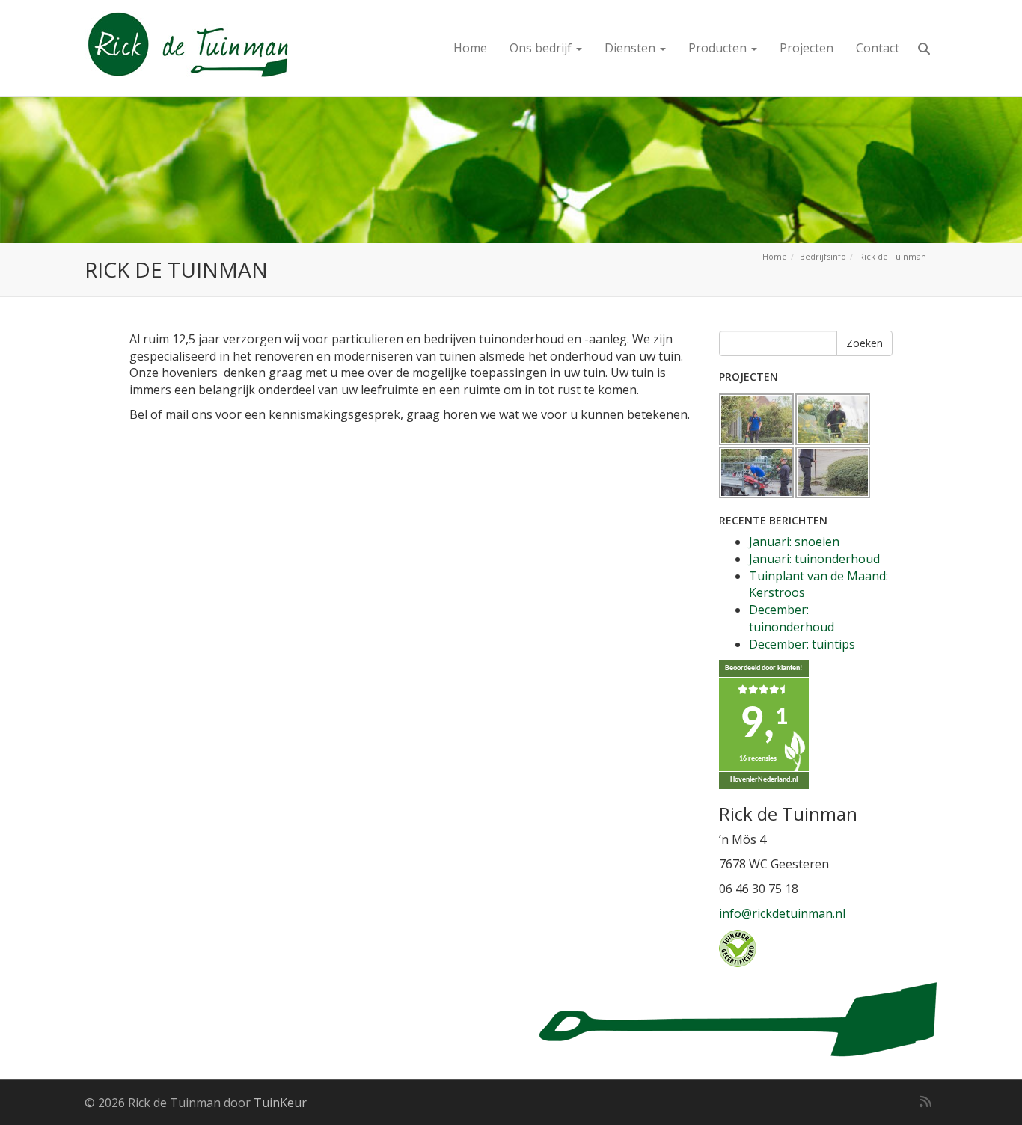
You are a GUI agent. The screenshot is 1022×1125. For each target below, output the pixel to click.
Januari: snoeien (794, 541)
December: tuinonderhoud (791, 618)
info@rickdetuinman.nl (782, 913)
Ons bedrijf (542, 48)
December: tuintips (802, 644)
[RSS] (925, 1101)
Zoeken (864, 343)
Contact (877, 48)
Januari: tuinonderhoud (814, 559)
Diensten (631, 48)
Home (470, 48)
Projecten (806, 48)
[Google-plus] (898, 1101)
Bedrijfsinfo (823, 256)
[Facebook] (876, 1101)
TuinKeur (280, 1102)
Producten (719, 48)
